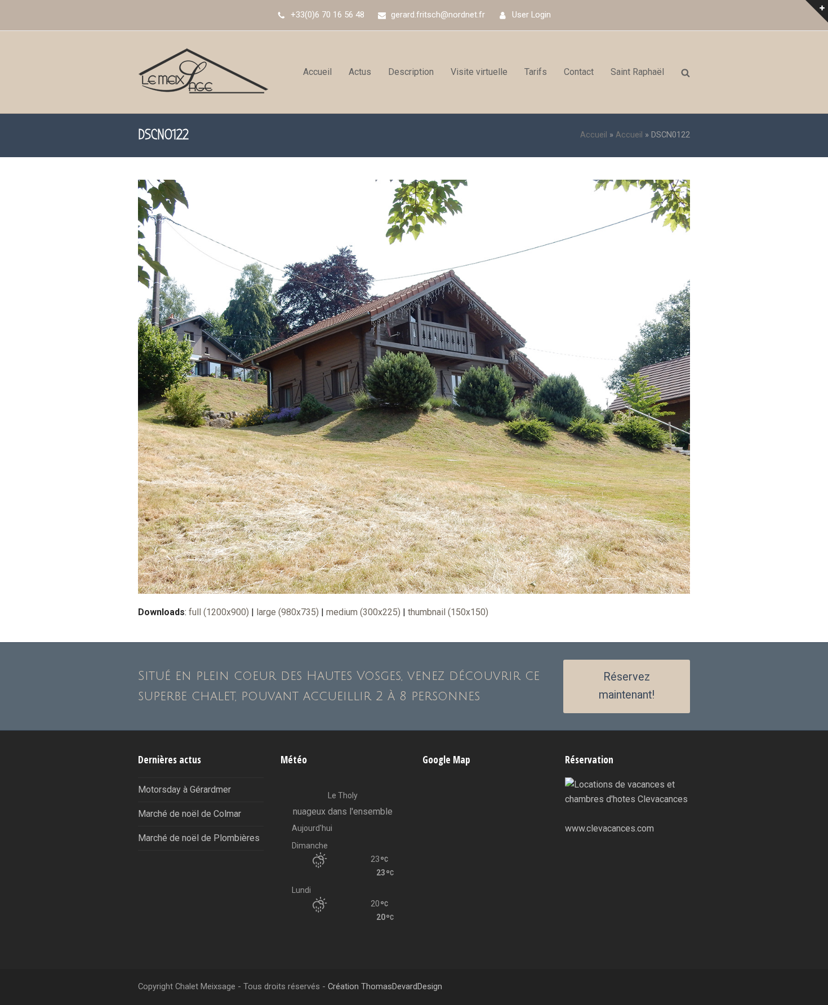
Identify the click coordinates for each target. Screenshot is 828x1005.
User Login (531, 15)
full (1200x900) (219, 612)
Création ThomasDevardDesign (385, 986)
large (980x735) (287, 612)
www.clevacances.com (609, 828)
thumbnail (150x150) (448, 612)
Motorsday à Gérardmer (184, 789)
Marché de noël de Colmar (189, 813)
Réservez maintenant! (627, 686)
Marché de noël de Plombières (199, 838)
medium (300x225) (363, 612)
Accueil (593, 135)
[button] (685, 72)
